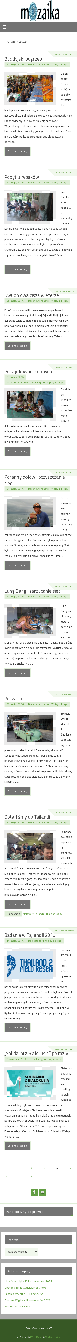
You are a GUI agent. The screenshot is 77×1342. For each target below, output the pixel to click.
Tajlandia (40, 914)
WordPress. (53, 1337)
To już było (54, 1059)
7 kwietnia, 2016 (16, 1059)
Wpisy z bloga (59, 64)
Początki (13, 698)
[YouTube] (42, 1192)
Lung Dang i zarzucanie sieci (32, 590)
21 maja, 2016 (15, 489)
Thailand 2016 (54, 914)
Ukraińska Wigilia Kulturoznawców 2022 (28, 1281)
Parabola (36, 1337)
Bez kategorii (38, 382)
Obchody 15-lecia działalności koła (25, 1288)
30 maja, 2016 (15, 64)
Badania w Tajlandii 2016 (29, 935)
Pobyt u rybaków (21, 177)
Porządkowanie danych (28, 371)
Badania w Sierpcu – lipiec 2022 (24, 1294)
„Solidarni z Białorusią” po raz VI (37, 1053)
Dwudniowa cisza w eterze (31, 295)
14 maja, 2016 (15, 941)
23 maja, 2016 (15, 377)
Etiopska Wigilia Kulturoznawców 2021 (28, 1300)
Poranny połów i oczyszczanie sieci (34, 480)
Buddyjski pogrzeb (23, 58)
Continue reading (17, 151)
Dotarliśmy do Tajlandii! (28, 816)
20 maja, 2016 (15, 596)
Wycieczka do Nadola (17, 1306)
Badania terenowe (39, 64)
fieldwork (28, 914)
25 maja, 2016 (15, 301)
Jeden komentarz (64, 291)
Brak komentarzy (64, 54)
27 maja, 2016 (15, 183)
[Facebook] (34, 1192)
